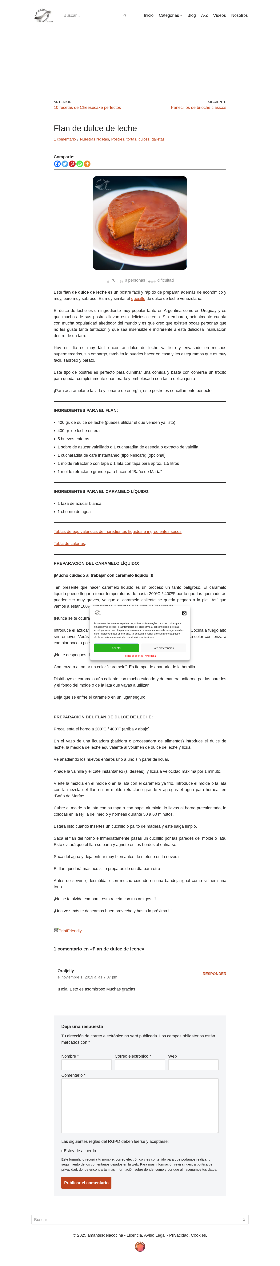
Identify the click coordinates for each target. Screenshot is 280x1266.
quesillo (138, 298)
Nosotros (239, 15)
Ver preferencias (164, 647)
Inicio (149, 15)
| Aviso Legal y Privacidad (91, 1260)
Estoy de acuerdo (80, 1150)
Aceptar (116, 647)
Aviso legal (150, 656)
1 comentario (65, 139)
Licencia (134, 1235)
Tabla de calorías (69, 543)
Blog (191, 15)
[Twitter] (65, 164)
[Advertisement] (140, 59)
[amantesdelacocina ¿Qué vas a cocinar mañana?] (43, 15)
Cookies (58, 1260)
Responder (214, 974)
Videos (219, 15)
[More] (87, 164)
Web (172, 1056)
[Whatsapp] (79, 164)
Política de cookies (133, 656)
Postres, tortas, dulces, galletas (138, 139)
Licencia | (40, 1260)
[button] (184, 613)
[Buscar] (125, 15)
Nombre (70, 1056)
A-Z (204, 15)
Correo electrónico (133, 1056)
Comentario (73, 1075)
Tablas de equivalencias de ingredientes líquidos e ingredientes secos (118, 531)
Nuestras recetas (94, 139)
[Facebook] (57, 164)
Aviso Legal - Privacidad (166, 1235)
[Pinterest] (72, 164)
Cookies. (198, 1235)
